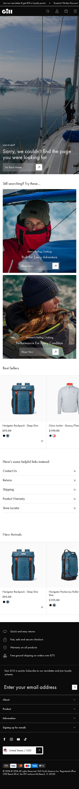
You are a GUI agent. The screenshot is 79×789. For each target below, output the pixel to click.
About (6, 699)
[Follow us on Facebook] (4, 739)
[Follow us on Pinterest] (18, 739)
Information (9, 718)
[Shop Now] (39, 231)
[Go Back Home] (39, 95)
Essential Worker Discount (58, 3)
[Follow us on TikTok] (25, 739)
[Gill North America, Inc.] (7, 11)
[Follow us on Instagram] (11, 739)
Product (7, 709)
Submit (76, 687)
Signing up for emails (14, 727)
